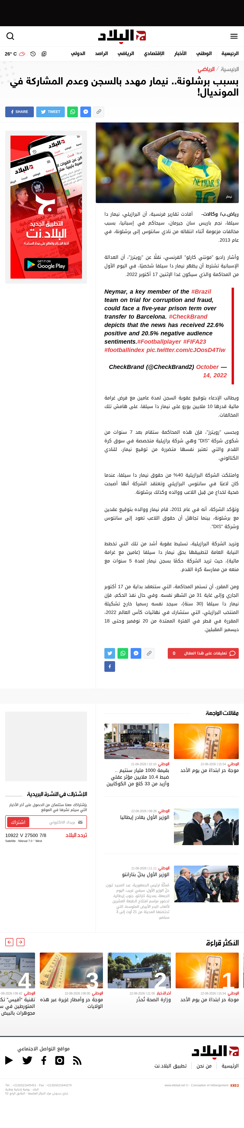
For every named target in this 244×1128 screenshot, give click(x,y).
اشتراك (18, 822)
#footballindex (124, 350)
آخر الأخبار (164, 993)
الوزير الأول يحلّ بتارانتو (145, 874)
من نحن (204, 1066)
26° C (11, 53)
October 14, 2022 (211, 371)
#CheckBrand (188, 316)
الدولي (78, 53)
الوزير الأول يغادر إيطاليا (144, 817)
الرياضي (126, 53)
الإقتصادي (154, 53)
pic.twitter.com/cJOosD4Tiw (186, 350)
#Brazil (201, 291)
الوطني (204, 53)
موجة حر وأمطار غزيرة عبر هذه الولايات (71, 1003)
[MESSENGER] (85, 112)
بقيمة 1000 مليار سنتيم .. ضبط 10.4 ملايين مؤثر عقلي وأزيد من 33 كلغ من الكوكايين (138, 777)
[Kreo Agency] (234, 1085)
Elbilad (122, 36)
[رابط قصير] (98, 112)
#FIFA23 (194, 341)
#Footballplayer (159, 341)
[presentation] (20, 942)
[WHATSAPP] (72, 112)
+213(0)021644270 (59, 1085)
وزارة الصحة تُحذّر (153, 999)
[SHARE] (109, 666)
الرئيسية (230, 53)
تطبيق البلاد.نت (170, 1066)
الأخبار (180, 53)
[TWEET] (109, 653)
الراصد (101, 53)
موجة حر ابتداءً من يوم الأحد (209, 770)
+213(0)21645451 (24, 1085)
